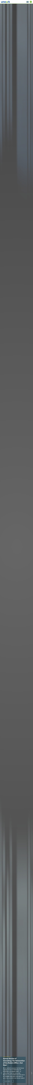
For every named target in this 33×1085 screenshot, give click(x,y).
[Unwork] (5, 2)
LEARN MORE (7, 1081)
